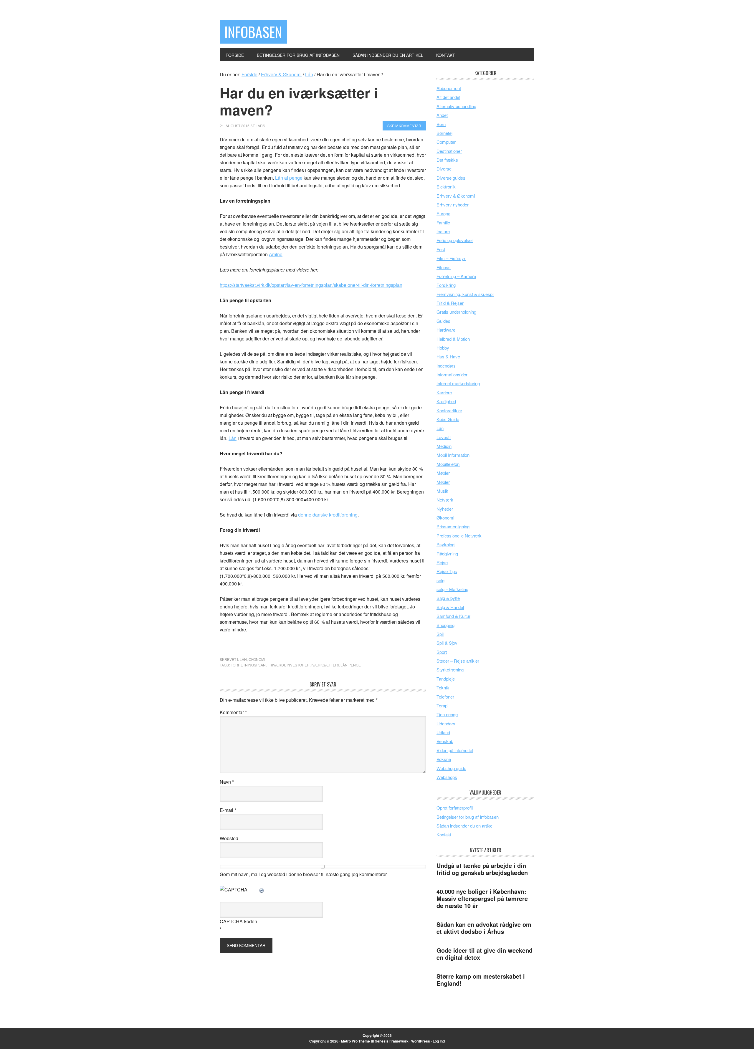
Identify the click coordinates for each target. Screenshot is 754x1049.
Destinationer (449, 151)
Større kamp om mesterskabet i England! (480, 979)
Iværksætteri (325, 664)
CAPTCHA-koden (238, 921)
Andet (442, 115)
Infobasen (253, 31)
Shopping (445, 625)
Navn (227, 781)
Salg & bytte (448, 598)
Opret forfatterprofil (454, 808)
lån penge (350, 664)
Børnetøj (444, 133)
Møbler (443, 473)
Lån (233, 438)
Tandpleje (445, 679)
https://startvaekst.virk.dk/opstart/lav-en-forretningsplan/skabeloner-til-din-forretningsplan (311, 285)
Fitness (443, 267)
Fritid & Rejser (450, 303)
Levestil (443, 437)
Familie (443, 222)
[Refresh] (262, 889)
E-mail (228, 810)
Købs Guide (447, 419)
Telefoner (445, 697)
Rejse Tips (446, 571)
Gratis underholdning (456, 312)
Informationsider (451, 374)
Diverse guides (450, 178)
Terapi (442, 705)
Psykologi (445, 544)
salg (440, 580)
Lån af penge (288, 177)
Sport (441, 652)
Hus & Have (448, 356)
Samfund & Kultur (453, 616)
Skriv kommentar (404, 125)
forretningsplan (248, 664)
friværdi (276, 664)
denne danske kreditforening (328, 514)
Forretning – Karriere (456, 276)
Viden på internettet (454, 750)
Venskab (444, 741)
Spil (440, 634)
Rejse (442, 562)
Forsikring (446, 285)
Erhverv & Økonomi (455, 196)
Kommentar (233, 712)
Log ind (439, 1041)
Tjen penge (447, 714)
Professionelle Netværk (459, 535)
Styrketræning (450, 669)
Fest (440, 249)
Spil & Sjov (446, 643)
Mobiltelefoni (448, 464)
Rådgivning (447, 553)
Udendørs (445, 723)
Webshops (446, 777)
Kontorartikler (449, 410)
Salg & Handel (450, 607)
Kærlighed (446, 401)
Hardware (445, 330)
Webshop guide (451, 768)
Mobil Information (452, 455)
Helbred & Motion (453, 339)
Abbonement (448, 88)
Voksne (443, 759)
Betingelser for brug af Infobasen (467, 817)
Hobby (442, 348)
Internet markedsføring (458, 383)
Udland (443, 732)
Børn (441, 124)
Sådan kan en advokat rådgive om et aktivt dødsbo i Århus (483, 928)
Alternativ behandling (456, 106)
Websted (229, 838)
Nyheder (444, 509)
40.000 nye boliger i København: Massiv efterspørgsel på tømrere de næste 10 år (482, 898)
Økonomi (257, 659)
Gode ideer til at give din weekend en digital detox (484, 954)
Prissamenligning (452, 526)
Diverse (444, 169)
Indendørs (446, 366)
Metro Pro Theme (355, 1041)
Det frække (447, 160)
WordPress (420, 1041)
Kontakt (443, 834)
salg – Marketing (452, 589)
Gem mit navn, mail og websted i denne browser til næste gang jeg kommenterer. (304, 874)
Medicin (444, 446)
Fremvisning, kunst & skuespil (465, 294)
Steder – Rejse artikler (457, 661)
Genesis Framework (392, 1041)
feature (443, 231)
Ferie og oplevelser (454, 240)
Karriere (444, 392)
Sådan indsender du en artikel (464, 826)
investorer (298, 664)
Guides (443, 321)
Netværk (444, 500)
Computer (446, 142)
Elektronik (446, 186)
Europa (443, 213)
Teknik (442, 687)
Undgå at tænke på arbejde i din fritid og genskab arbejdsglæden (482, 869)
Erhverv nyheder (452, 204)
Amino (275, 254)
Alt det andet (448, 97)
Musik (442, 491)
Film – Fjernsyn (451, 258)
